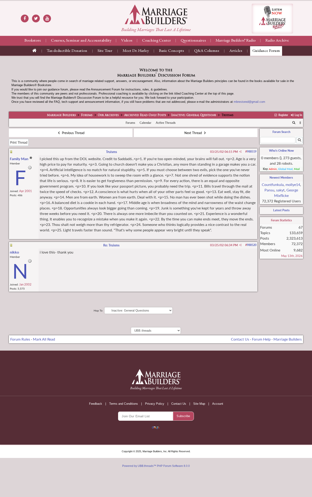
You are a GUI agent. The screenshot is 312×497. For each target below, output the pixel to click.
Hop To (98, 310)
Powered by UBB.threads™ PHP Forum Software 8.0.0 (156, 466)
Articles (235, 51)
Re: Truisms (111, 245)
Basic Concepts (171, 51)
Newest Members (281, 177)
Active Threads (166, 122)
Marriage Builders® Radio (236, 41)
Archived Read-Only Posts (145, 115)
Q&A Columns (206, 51)
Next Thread (193, 133)
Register (283, 115)
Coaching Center (156, 41)
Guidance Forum (266, 51)
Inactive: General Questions (193, 115)
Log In (298, 115)
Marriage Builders (61, 115)
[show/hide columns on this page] (300, 123)
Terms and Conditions (123, 403)
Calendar (145, 122)
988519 (251, 151)
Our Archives (108, 115)
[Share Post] (240, 151)
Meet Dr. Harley (136, 51)
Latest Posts (281, 210)
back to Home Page (156, 14)
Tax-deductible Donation (67, 51)
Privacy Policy (154, 403)
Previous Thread (73, 133)
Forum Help (261, 339)
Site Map (199, 403)
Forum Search (281, 132)
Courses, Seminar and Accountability (81, 41)
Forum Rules (20, 339)
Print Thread (18, 142)
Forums (87, 115)
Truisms (111, 152)
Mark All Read (44, 339)
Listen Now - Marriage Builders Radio (272, 18)
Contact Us (240, 339)
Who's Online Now (281, 150)
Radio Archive (277, 41)
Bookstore (32, 41)
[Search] (294, 123)
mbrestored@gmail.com (249, 101)
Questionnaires (193, 41)
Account (217, 403)
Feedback (95, 403)
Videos (126, 41)
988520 (251, 245)
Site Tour (105, 51)
